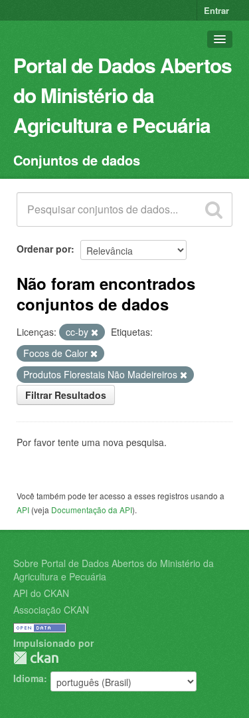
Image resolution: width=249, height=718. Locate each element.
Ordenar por (44, 248)
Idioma (28, 678)
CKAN (35, 658)
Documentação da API (91, 509)
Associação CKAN (51, 609)
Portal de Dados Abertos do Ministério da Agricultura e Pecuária (122, 95)
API (23, 509)
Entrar (216, 10)
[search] (213, 209)
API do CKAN (41, 593)
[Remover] (94, 332)
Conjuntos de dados (76, 160)
